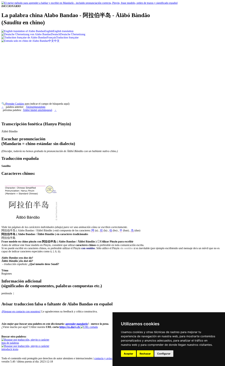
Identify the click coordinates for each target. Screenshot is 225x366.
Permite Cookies (15, 103)
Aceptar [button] (128, 353)
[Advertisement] (112, 69)
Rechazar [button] (145, 353)
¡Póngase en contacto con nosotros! (21, 311)
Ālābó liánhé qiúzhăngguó (37, 110)
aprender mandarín (76, 323)
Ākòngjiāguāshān (35, 106)
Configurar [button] (164, 353)
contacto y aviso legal (106, 358)
